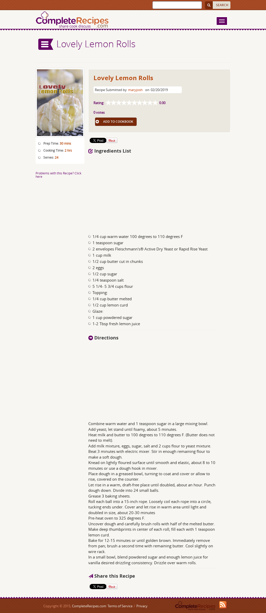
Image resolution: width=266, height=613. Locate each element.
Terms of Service (120, 606)
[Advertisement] (159, 192)
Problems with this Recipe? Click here (58, 175)
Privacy (142, 606)
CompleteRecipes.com (89, 606)
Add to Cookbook (118, 121)
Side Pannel (46, 44)
